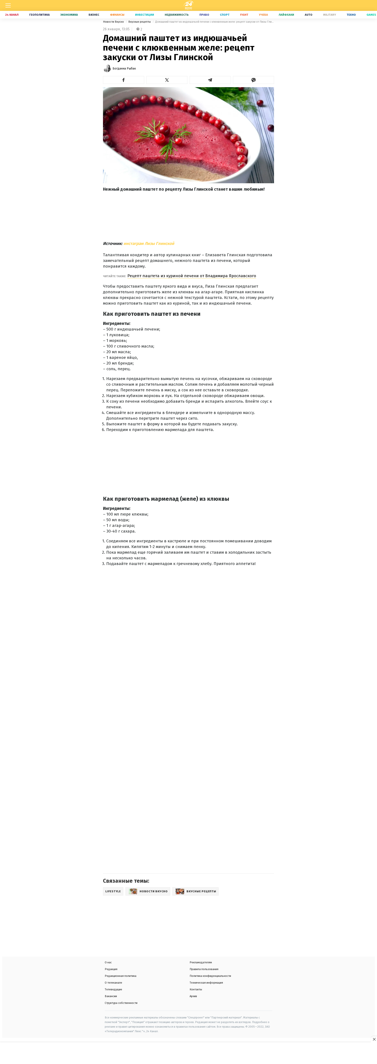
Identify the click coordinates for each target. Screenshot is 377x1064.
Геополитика (39, 14)
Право (204, 14)
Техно (351, 14)
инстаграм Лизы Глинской (148, 243)
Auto (308, 14)
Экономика (69, 14)
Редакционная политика (120, 975)
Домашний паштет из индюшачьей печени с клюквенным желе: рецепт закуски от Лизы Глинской (214, 21)
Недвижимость (177, 14)
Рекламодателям (201, 962)
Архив (193, 996)
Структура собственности (121, 1003)
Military (329, 14)
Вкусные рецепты (139, 21)
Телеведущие (113, 989)
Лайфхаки (286, 14)
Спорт (225, 14)
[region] (188, 1053)
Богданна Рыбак (124, 68)
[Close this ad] (374, 1039)
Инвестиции (144, 14)
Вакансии (111, 996)
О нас (108, 962)
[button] (123, 80)
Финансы (117, 14)
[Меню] (8, 5)
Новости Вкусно (114, 21)
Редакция (111, 969)
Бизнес (94, 14)
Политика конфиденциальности (210, 975)
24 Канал (12, 14)
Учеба (263, 14)
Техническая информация (206, 982)
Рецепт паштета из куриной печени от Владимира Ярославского (191, 275)
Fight (244, 14)
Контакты (196, 989)
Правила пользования (204, 969)
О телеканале (113, 982)
